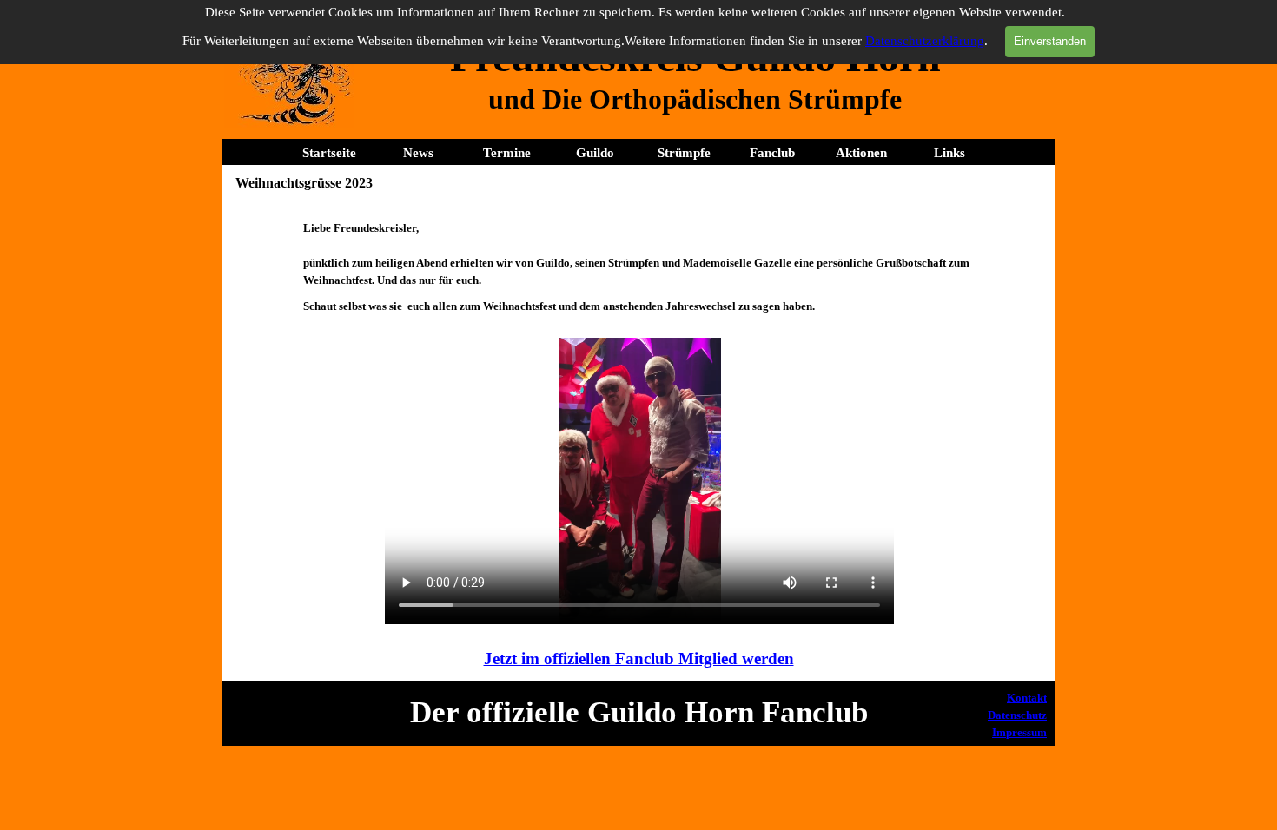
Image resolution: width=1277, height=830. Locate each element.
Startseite (329, 153)
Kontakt (1027, 697)
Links (949, 153)
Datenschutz (1017, 714)
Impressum (1019, 732)
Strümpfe (684, 153)
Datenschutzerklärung (924, 41)
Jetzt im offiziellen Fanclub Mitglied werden (639, 658)
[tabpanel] (695, 99)
